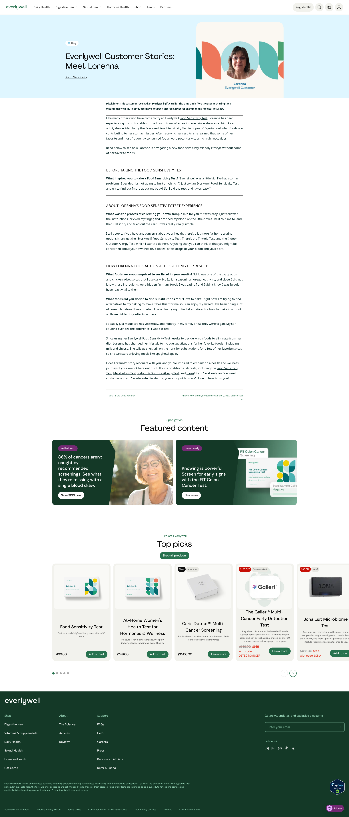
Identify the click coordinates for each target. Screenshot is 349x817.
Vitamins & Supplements (20, 733)
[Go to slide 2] (57, 673)
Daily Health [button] (41, 7)
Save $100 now (71, 495)
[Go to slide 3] (61, 673)
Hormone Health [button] (118, 7)
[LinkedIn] (273, 749)
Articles (64, 733)
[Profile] (339, 7)
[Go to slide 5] (68, 673)
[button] (340, 727)
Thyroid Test (206, 239)
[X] (293, 749)
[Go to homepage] (16, 7)
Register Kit (303, 7)
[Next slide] (293, 673)
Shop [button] (138, 7)
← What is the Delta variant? (120, 395)
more (190, 373)
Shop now (191, 495)
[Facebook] (280, 749)
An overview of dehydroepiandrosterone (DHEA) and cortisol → (212, 397)
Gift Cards (11, 768)
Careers (102, 742)
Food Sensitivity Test (193, 118)
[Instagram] (267, 749)
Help (100, 733)
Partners (166, 7)
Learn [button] (151, 7)
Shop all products (174, 555)
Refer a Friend (106, 768)
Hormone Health (15, 759)
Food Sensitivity (76, 77)
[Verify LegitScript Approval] (337, 787)
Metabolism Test (124, 373)
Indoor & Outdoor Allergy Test (158, 373)
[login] (339, 7)
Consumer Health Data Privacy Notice (107, 809)
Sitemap (167, 809)
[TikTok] (286, 749)
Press (101, 750)
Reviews (64, 742)
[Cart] (329, 7)
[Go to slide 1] (53, 673)
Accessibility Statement (16, 809)
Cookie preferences (189, 809)
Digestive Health (15, 724)
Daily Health (12, 742)
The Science (67, 724)
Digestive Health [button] (66, 7)
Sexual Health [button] (92, 7)
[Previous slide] (284, 673)
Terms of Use (74, 809)
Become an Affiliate (110, 759)
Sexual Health (13, 750)
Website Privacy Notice (49, 809)
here (28, 786)
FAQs (100, 724)
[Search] (319, 7)
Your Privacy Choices (145, 809)
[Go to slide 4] (64, 673)
